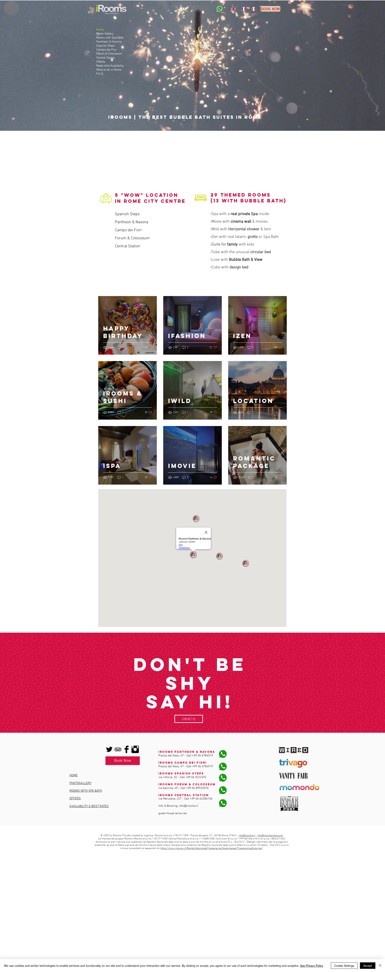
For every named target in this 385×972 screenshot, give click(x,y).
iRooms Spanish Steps (181, 773)
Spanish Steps (105, 45)
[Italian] (254, 9)
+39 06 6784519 (202, 755)
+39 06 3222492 (195, 777)
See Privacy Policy (311, 966)
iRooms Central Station (183, 795)
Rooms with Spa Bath (110, 37)
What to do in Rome (108, 69)
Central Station (105, 57)
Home (100, 29)
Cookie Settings (344, 966)
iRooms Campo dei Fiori (182, 762)
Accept (367, 966)
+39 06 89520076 (197, 788)
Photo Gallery (104, 33)
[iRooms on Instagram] (135, 749)
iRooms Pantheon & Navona (186, 752)
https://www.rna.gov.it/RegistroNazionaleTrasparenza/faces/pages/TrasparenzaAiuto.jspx (211, 848)
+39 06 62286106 (201, 799)
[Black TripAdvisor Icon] (118, 749)
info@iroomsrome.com (270, 835)
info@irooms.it (188, 806)
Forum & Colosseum (109, 53)
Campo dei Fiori (106, 49)
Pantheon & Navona (109, 41)
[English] (233, 9)
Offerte (100, 61)
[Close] (380, 965)
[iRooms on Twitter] (109, 749)
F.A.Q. (100, 73)
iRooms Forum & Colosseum (187, 784)
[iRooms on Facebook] (126, 749)
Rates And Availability (110, 65)
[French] (243, 9)
